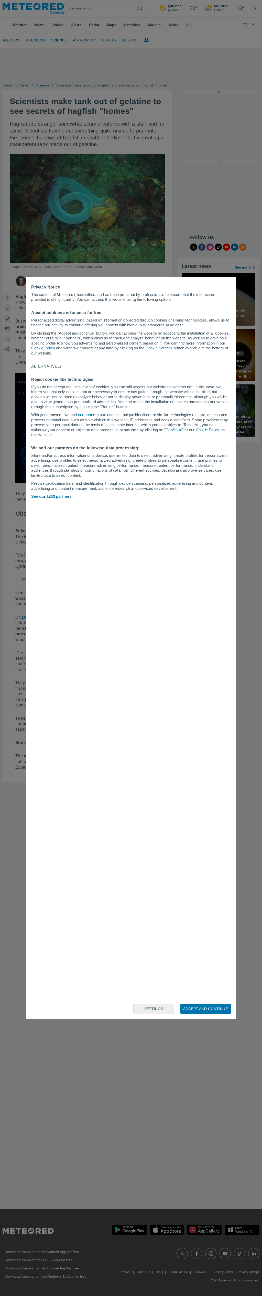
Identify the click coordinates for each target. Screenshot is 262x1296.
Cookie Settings (159, 348)
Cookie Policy (43, 348)
